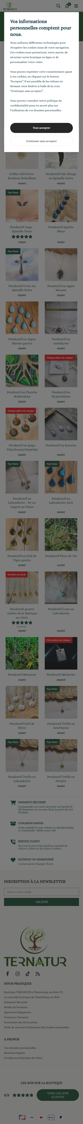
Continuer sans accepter (41, 141)
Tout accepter (41, 128)
